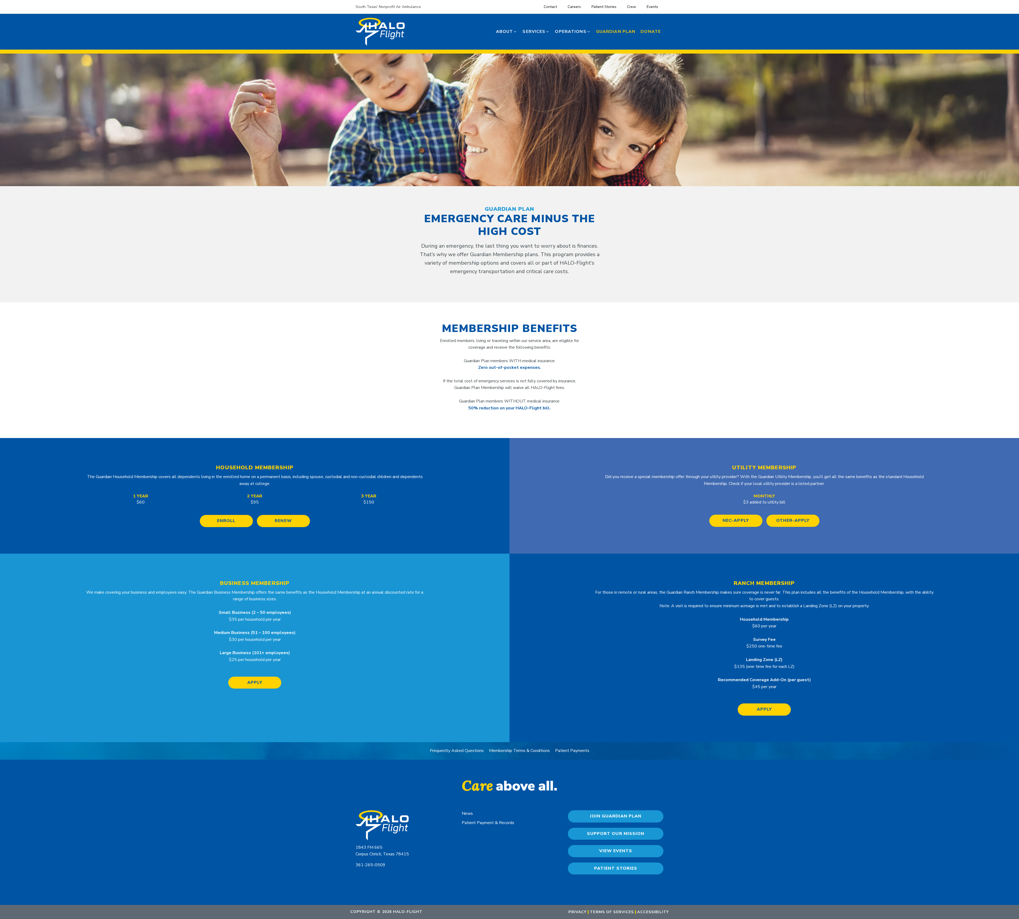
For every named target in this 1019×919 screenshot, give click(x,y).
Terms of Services (612, 912)
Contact (550, 6)
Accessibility (653, 912)
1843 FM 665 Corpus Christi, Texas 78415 (382, 850)
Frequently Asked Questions (457, 751)
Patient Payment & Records (488, 823)
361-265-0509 (370, 865)
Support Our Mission (615, 834)
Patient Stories (603, 6)
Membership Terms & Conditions (519, 751)
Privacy (577, 912)
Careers (574, 6)
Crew (631, 6)
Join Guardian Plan (615, 816)
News (467, 813)
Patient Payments (572, 751)
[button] (506, 32)
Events (652, 6)
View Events (615, 851)
